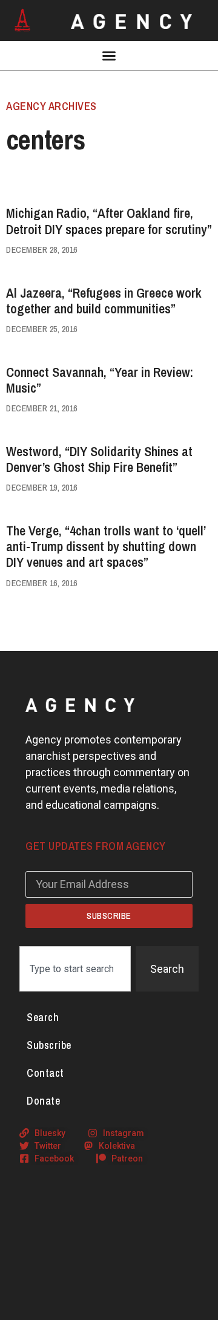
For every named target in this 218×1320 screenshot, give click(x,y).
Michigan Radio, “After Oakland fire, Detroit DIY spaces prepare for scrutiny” (109, 221)
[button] (109, 56)
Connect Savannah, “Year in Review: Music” (99, 380)
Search (43, 1017)
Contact (45, 1072)
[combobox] (75, 969)
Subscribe (49, 1045)
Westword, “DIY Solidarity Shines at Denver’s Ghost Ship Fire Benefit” (99, 459)
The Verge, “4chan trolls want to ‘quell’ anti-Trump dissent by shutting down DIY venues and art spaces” (105, 546)
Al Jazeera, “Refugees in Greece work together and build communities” (104, 301)
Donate (43, 1100)
